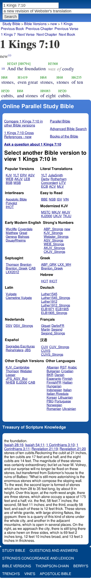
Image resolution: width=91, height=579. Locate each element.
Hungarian (54, 386)
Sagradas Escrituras (20, 346)
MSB (17, 183)
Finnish (67, 378)
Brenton (25, 264)
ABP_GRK (49, 264)
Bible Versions (35, 24)
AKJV (18, 179)
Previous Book (12, 29)
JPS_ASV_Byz (16, 378)
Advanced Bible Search (68, 129)
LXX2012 (12, 272)
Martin (45, 329)
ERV (23, 175)
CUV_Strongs (59, 347)
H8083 (45, 90)
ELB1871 (47, 309)
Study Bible (11, 24)
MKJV (56, 212)
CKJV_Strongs (54, 251)
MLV (60, 186)
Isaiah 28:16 (13, 445)
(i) (9, 55)
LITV (62, 183)
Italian (67, 390)
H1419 (23, 77)
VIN (66, 199)
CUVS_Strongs (52, 354)
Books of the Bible (64, 136)
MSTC (46, 212)
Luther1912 (49, 301)
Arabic (72, 367)
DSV (9, 326)
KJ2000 (46, 216)
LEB (27, 179)
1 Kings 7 (8, 34)
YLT (16, 175)
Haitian (67, 382)
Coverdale (25, 229)
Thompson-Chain (52, 566)
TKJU (67, 216)
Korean (52, 397)
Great (23, 233)
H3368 (53, 63)
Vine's (29, 574)
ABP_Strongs (53, 229)
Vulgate (11, 294)
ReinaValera (14, 350)
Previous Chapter (39, 29)
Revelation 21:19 (45, 449)
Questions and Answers (54, 550)
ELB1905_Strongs (54, 313)
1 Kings (67, 24)
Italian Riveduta (57, 394)
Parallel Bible (60, 121)
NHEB (10, 382)
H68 (4, 77)
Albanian (53, 367)
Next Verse (26, 34)
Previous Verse (66, 29)
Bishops (23, 236)
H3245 (12, 63)
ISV (59, 199)
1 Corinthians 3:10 (60, 445)
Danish (59, 375)
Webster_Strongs (56, 236)
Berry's (80, 566)
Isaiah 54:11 (34, 445)
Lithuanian (65, 397)
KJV (9, 175)
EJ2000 (21, 382)
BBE (44, 199)
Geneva (11, 236)
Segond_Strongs (53, 333)
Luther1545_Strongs (55, 298)
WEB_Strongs (54, 244)
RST (63, 367)
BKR (50, 375)
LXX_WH (64, 264)
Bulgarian (53, 371)
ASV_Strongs (53, 240)
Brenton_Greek (17, 268)
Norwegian (54, 405)
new (53, 24)
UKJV (57, 216)
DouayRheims (16, 240)
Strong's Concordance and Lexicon (38, 558)
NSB (52, 199)
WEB (9, 179)
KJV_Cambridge (17, 367)
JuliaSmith (55, 175)
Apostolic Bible (55, 574)
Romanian (54, 409)
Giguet (45, 326)
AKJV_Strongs (54, 248)
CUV (44, 347)
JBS (28, 350)
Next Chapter (46, 34)
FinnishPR (54, 382)
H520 (5, 90)
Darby (45, 179)
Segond (56, 329)
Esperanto (54, 378)
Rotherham (58, 179)
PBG (50, 401)
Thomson (12, 264)
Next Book (67, 34)
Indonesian (54, 390)
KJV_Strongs (53, 233)
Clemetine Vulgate (19, 298)
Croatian (67, 371)
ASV (31, 175)
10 (3, 68)
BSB (9, 183)
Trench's (11, 574)
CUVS (45, 351)
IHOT (10, 207)
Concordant (49, 183)
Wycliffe (11, 229)
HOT (44, 281)
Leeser (10, 375)
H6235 (77, 77)
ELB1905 (62, 309)
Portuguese (63, 401)
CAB (32, 268)
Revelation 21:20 (73, 449)
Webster (26, 371)
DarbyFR (57, 326)
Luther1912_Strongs (55, 305)
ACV (52, 186)
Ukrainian (69, 409)
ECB (44, 186)
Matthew (12, 233)
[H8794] (24, 63)
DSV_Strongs (23, 326)
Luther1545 (49, 294)
